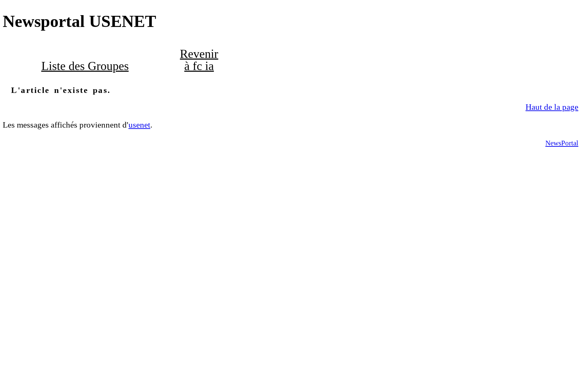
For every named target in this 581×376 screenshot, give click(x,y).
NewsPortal (561, 143)
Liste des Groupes (85, 66)
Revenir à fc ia (199, 60)
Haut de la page (552, 106)
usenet (139, 124)
